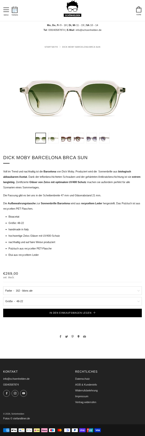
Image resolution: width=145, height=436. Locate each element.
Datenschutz (82, 378)
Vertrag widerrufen (85, 402)
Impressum (81, 396)
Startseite (51, 47)
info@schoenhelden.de (89, 30)
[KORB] (139, 8)
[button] (40, 138)
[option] (72, 91)
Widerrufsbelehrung (86, 390)
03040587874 (11, 384)
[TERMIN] (14, 9)
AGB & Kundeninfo (86, 384)
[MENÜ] (6, 9)
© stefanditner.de (20, 418)
